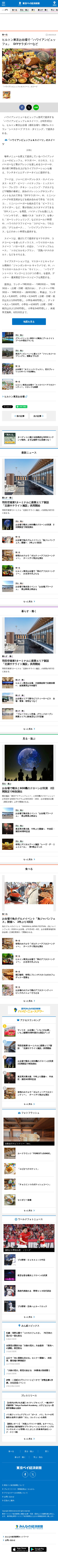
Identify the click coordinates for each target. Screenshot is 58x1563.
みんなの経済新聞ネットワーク (29, 1527)
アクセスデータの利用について (16, 1493)
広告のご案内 (9, 1500)
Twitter (33, 1474)
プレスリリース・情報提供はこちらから (19, 1489)
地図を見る (29, 321)
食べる (14, 10)
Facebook (25, 1474)
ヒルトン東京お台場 (14, 396)
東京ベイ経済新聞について (14, 1485)
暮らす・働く (43, 10)
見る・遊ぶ (24, 10)
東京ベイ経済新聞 (29, 3)
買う (33, 10)
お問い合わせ (9, 1497)
